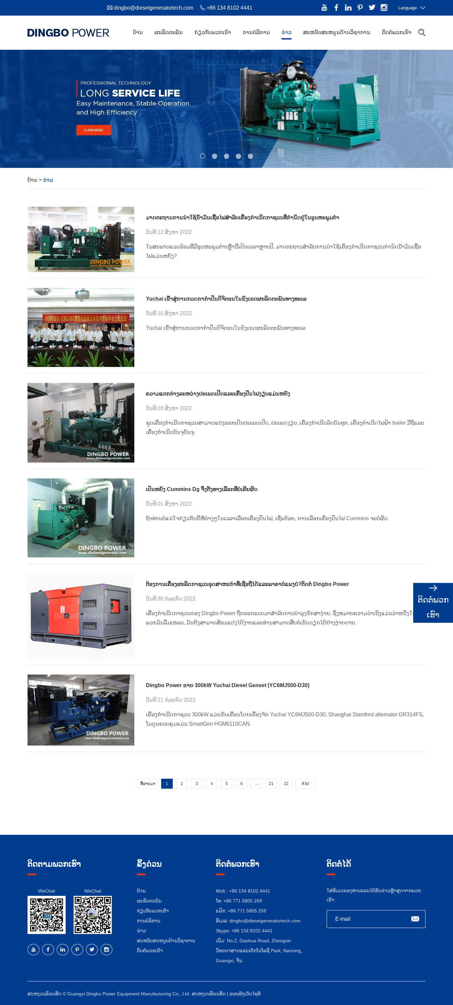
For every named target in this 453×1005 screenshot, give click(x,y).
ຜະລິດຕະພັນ (169, 32)
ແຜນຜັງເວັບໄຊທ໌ (245, 993)
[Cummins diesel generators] (81, 423)
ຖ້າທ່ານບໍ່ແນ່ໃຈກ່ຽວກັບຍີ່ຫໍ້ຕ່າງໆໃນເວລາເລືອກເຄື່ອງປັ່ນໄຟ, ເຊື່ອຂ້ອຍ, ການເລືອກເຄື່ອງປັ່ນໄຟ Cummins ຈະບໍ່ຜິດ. (267, 518)
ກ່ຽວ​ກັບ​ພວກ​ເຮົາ (212, 32)
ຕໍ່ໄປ (305, 783)
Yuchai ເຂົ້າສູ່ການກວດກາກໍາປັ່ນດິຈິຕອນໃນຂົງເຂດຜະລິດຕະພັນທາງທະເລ (226, 299)
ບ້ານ (138, 32)
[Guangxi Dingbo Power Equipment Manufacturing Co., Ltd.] (68, 32)
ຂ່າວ (286, 32)
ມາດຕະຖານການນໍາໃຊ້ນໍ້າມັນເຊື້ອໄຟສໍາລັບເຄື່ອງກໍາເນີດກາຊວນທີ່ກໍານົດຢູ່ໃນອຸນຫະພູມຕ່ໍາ (242, 217)
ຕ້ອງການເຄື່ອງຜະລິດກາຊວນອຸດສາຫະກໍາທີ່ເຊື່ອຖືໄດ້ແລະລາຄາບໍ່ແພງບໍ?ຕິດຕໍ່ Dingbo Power (247, 584)
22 (286, 783)
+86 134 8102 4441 (252, 930)
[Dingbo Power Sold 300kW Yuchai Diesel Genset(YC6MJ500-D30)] (81, 710)
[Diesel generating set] (81, 327)
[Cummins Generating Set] (81, 517)
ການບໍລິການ (256, 32)
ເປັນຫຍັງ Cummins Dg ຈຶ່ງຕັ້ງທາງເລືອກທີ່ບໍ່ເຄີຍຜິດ (202, 489)
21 (271, 783)
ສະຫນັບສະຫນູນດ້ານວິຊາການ (336, 32)
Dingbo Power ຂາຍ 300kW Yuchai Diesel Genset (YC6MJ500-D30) (227, 685)
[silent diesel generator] (81, 615)
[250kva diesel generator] (81, 239)
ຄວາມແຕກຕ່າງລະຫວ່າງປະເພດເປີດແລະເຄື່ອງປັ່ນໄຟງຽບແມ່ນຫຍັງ (218, 393)
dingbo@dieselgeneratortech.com (153, 8)
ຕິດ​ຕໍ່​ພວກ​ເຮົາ (397, 32)
